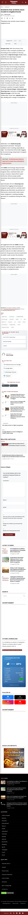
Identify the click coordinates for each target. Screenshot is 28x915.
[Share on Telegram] (7, 18)
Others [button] (5, 346)
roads (18, 324)
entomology (4, 319)
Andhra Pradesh (6, 815)
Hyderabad (7, 7)
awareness (11, 316)
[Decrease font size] (12, 44)
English (15, 40)
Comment (6, 480)
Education (4, 820)
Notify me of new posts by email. (11, 530)
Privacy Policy (5, 871)
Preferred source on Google (13, 364)
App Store (6, 385)
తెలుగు (20, 40)
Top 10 (3, 852)
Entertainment (5, 823)
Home (2, 7)
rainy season (4, 324)
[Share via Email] (12, 18)
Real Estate (4, 841)
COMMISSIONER (19, 316)
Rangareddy (12, 324)
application (4, 316)
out (15, 322)
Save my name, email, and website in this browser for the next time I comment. (13, 517)
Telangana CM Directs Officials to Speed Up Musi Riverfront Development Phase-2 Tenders (17, 579)
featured (12, 319)
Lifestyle (4, 836)
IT (21, 319)
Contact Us (4, 889)
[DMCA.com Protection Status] (14, 893)
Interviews (4, 834)
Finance (4, 826)
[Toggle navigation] (2, 2)
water (12, 327)
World (3, 855)
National (4, 839)
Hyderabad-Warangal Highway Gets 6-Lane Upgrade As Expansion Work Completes (16, 560)
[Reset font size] (21, 44)
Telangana (4, 849)
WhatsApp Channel (10, 372)
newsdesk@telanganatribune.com (12, 309)
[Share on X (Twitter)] (4, 18)
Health (3, 828)
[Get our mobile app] (5, 2)
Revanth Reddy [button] (7, 341)
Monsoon (4, 322)
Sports (3, 847)
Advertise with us (6, 863)
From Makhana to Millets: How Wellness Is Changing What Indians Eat (17, 550)
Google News (9, 368)
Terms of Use (15, 903)
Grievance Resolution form (9, 310)
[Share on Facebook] (2, 18)
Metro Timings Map (6, 885)
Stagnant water (5, 327)
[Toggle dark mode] (25, 2)
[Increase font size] (19, 44)
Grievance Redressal (7, 874)
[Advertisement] (14, 114)
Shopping (4, 844)
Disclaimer (4, 882)
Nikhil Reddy (7, 14)
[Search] (24, 596)
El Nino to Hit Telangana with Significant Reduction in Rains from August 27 (18, 569)
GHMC (17, 319)
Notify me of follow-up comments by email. (12, 524)
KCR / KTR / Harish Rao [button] (9, 337)
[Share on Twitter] (14, 913)
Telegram (8, 376)
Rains (24, 322)
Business (4, 818)
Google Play (14, 385)
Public (19, 322)
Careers (4, 867)
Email (5, 507)
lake (25, 319)
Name (5, 500)
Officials (10, 322)
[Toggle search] (22, 2)
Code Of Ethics (5, 878)
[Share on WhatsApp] (10, 18)
